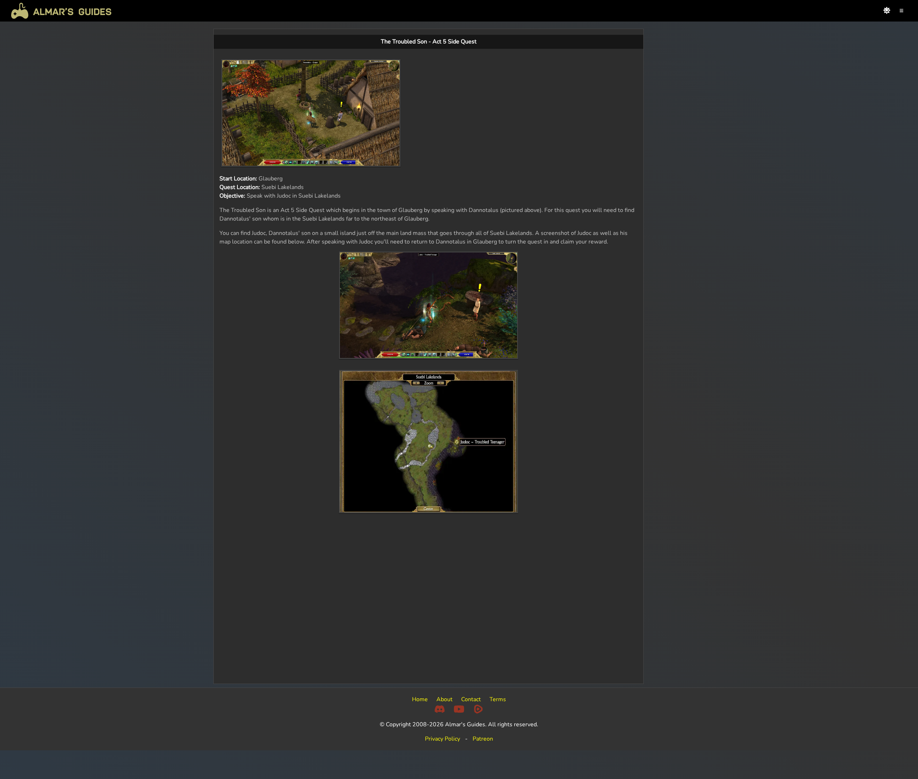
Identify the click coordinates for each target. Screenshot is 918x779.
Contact (471, 699)
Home (420, 699)
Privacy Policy (442, 739)
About (444, 699)
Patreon (483, 739)
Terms (497, 699)
